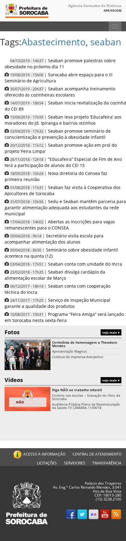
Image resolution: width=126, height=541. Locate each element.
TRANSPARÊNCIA (106, 463)
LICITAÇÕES (47, 463)
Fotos (61, 332)
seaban (105, 42)
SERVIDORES (74, 463)
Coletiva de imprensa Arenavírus (77, 356)
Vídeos (61, 380)
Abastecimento (53, 42)
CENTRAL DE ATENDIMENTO (96, 454)
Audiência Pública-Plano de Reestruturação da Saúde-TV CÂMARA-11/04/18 (86, 406)
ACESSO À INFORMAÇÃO (44, 454)
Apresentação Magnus (69, 351)
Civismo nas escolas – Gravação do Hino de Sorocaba (86, 397)
